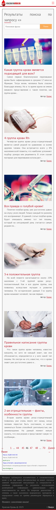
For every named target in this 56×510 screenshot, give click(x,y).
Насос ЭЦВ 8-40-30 (10, 455)
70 (44, 448)
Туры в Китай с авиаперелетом (15, 463)
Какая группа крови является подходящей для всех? (24, 71)
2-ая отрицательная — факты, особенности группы (24, 412)
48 (36, 448)
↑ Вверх (50, 507)
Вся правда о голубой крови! (23, 206)
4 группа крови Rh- (17, 138)
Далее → (51, 449)
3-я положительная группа (22, 274)
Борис (49, 96)
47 (31, 448)
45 (23, 448)
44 (17, 448)
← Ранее (4, 449)
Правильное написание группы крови (25, 344)
